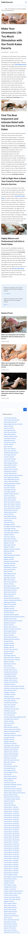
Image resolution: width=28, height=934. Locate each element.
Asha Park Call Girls (9, 496)
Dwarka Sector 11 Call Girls (11, 811)
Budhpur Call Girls (9, 661)
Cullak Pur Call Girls (9, 723)
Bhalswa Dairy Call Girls (10, 627)
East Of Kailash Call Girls (10, 874)
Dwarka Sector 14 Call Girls (11, 819)
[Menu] (26, 2)
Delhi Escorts (7, 2)
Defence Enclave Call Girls (11, 754)
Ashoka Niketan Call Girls (11, 510)
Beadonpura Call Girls (10, 602)
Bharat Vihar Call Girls (10, 633)
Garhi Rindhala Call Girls (10, 924)
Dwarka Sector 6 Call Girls (11, 866)
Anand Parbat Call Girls (10, 465)
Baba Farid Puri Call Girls (10, 541)
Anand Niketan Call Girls (10, 463)
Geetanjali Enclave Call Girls (11, 932)
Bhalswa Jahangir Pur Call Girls (12, 629)
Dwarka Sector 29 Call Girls (11, 858)
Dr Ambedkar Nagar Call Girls (12, 799)
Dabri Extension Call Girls (11, 727)
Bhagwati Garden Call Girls (11, 614)
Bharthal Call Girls (9, 635)
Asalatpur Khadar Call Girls (11, 493)
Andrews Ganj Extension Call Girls (13, 475)
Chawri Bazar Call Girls (10, 690)
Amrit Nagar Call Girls (10, 455)
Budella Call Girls (8, 653)
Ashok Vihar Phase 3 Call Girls (12, 506)
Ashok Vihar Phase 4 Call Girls (12, 508)
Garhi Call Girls (8, 917)
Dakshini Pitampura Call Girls (12, 731)
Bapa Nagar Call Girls (10, 586)
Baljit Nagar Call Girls (9, 577)
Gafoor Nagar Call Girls (10, 903)
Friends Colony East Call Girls (12, 897)
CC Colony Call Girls (9, 668)
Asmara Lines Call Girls (10, 518)
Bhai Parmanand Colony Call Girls (13, 620)
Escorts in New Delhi (18, 268)
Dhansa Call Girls (8, 780)
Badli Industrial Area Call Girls (12, 555)
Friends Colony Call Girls (10, 895)
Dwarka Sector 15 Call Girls (11, 821)
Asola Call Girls (8, 520)
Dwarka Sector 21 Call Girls (11, 846)
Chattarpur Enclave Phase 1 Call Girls (14, 686)
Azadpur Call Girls (9, 534)
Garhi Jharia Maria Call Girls (11, 919)
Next (5, 304)
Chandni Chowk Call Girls (11, 682)
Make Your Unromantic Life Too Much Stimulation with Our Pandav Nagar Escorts (13, 393)
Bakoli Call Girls (8, 571)
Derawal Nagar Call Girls (10, 772)
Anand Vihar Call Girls (10, 467)
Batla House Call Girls (10, 594)
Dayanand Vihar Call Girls (11, 750)
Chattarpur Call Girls (9, 684)
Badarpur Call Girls (9, 547)
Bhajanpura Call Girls (9, 623)
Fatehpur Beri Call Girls (10, 887)
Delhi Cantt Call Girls (9, 762)
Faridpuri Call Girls (9, 883)
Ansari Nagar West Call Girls (11, 479)
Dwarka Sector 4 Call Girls (11, 862)
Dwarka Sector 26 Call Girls (11, 852)
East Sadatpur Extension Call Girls (13, 876)
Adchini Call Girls (8, 426)
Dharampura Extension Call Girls (13, 784)
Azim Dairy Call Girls (9, 536)
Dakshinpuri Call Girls (10, 733)
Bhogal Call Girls (8, 641)
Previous (8, 293)
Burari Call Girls (8, 665)
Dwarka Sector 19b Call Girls (12, 840)
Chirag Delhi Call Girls (10, 700)
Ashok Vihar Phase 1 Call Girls (12, 502)
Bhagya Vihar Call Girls (10, 618)
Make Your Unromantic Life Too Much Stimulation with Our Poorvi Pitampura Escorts (13, 289)
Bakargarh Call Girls (9, 565)
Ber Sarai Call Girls (9, 612)
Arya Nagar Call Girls (9, 491)
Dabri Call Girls (8, 725)
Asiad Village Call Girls (10, 516)
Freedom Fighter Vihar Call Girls (12, 893)
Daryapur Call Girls (9, 739)
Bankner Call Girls (9, 584)
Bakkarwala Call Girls (9, 569)
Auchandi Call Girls (9, 522)
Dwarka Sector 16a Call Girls (11, 825)
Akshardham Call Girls (10, 438)
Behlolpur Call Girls (9, 608)
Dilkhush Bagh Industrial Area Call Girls (14, 792)
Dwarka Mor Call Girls (10, 805)
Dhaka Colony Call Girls (10, 776)
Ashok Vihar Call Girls (10, 500)
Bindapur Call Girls (9, 647)
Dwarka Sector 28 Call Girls (11, 856)
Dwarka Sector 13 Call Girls (11, 817)
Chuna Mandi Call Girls (10, 713)
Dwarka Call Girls (8, 803)
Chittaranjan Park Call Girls (11, 709)
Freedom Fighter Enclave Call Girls (13, 891)
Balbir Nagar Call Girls (10, 573)
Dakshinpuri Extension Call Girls (12, 735)
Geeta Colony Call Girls (10, 930)
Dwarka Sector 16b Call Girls (12, 827)
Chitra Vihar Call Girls (10, 704)
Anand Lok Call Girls (9, 461)
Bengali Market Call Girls (10, 610)
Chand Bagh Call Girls (10, 676)
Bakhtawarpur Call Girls (10, 567)
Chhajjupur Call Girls (9, 692)
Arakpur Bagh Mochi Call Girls (12, 483)
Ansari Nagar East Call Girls (11, 477)
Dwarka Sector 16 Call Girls (11, 823)
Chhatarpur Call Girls (9, 694)
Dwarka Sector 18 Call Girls (11, 831)
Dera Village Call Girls (10, 770)
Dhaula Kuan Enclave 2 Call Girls (13, 790)
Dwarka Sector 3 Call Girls (11, 860)
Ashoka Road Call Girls (10, 512)
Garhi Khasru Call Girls (10, 922)
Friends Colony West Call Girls (12, 899)
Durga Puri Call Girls (9, 801)
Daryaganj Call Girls (9, 737)
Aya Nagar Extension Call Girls (12, 526)
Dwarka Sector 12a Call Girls (11, 815)
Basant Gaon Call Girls (10, 592)
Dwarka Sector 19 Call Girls (11, 838)
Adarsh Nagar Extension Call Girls (13, 424)
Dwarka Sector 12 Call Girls (11, 813)
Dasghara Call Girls (9, 741)
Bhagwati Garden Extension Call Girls (14, 616)
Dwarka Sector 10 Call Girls (11, 809)
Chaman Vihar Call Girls (10, 670)
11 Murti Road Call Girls (10, 418)
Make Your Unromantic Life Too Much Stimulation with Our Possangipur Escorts (13, 300)
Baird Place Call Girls (9, 563)
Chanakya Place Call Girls (11, 672)
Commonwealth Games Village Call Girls (15, 717)
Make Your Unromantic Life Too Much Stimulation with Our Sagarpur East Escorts (13, 365)
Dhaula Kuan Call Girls (10, 786)
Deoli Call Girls (8, 764)
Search (25, 409)
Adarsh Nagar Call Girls (10, 422)
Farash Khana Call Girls (10, 879)
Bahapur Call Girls (9, 559)
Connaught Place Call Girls (11, 719)
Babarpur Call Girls (9, 543)
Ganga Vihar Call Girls (10, 913)
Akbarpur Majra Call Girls (11, 436)
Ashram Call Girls (8, 514)
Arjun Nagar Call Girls (10, 489)
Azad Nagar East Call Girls (11, 530)
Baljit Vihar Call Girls (9, 579)
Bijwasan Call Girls (9, 645)
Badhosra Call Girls (9, 551)
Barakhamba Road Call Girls (11, 588)
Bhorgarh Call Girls (9, 643)
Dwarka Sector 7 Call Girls (11, 868)
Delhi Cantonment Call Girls (11, 760)
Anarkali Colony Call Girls (11, 469)
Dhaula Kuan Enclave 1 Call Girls (12, 788)
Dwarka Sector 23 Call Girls (11, 850)
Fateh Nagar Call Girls (10, 885)
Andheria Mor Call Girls (10, 471)
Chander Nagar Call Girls (11, 678)
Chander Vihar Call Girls (10, 680)
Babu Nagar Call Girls (10, 545)
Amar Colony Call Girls (10, 450)
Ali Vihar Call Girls (9, 444)
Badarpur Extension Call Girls (12, 549)
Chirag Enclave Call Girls (10, 702)
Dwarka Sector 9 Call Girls (11, 872)
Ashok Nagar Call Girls (10, 498)
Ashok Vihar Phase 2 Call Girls (12, 504)
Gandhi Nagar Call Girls (10, 907)
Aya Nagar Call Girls (9, 524)
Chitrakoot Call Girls (9, 706)
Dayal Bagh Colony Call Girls (12, 745)
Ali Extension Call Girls (10, 442)
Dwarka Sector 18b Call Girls (12, 836)
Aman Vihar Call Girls (9, 448)
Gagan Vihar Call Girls (10, 905)
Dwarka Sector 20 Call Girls (11, 844)
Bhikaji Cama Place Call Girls (11, 639)
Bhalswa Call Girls (9, 625)
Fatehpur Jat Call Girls (10, 889)
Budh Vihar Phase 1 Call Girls (12, 657)
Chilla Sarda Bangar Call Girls (12, 698)
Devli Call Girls (8, 774)
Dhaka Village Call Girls (10, 778)
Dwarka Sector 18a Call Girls (11, 833)
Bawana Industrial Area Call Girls (13, 600)
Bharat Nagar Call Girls (10, 631)
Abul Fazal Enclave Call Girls (11, 420)
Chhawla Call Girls (9, 696)
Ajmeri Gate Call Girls (9, 434)
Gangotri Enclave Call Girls (11, 915)
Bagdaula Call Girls (9, 557)
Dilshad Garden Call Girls (10, 795)
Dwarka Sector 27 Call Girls (11, 854)
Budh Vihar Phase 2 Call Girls (12, 659)
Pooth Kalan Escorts (20, 64)
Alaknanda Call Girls (9, 440)
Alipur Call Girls (8, 446)
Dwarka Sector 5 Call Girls (11, 864)
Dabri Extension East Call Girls (12, 729)
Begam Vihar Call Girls (10, 604)
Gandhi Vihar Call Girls (10, 909)
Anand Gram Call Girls (10, 459)
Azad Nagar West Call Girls (11, 532)
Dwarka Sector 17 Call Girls (11, 829)
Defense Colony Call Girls (11, 756)
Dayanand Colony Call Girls (11, 747)
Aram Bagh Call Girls (9, 485)
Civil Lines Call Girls (9, 715)
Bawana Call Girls (8, 596)
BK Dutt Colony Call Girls (11, 649)
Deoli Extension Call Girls (11, 766)
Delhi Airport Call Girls (10, 758)
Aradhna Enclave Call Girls (11, 481)
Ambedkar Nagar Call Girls (11, 452)
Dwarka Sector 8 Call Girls (11, 870)
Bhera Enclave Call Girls (10, 637)
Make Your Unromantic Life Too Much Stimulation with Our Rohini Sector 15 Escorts (13, 336)
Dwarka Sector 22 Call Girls (11, 848)
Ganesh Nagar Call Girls (10, 911)
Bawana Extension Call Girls (11, 598)
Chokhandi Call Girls (9, 711)
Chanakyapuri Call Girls (10, 674)
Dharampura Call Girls (10, 782)
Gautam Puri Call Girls (10, 928)
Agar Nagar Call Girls (9, 430)
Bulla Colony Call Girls (10, 663)
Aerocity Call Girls (9, 428)
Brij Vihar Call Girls (9, 651)
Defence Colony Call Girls (11, 752)
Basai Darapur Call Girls (10, 590)
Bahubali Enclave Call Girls (11, 561)
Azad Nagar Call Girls (10, 528)
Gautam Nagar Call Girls (10, 926)
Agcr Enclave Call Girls (10, 432)
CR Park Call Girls (8, 721)
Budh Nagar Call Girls (10, 655)
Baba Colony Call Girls (10, 539)
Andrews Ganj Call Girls (10, 473)
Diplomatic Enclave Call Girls (12, 797)
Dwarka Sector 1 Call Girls (11, 807)
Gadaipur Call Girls (9, 901)
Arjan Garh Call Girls (9, 487)
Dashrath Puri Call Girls (10, 743)
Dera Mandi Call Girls (9, 768)
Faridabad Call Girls (9, 881)
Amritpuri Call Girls (9, 457)
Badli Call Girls (8, 553)
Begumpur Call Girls (9, 606)
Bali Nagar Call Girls (9, 575)
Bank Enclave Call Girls (10, 582)
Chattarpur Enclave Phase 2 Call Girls (14, 688)
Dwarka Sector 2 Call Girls (11, 842)
